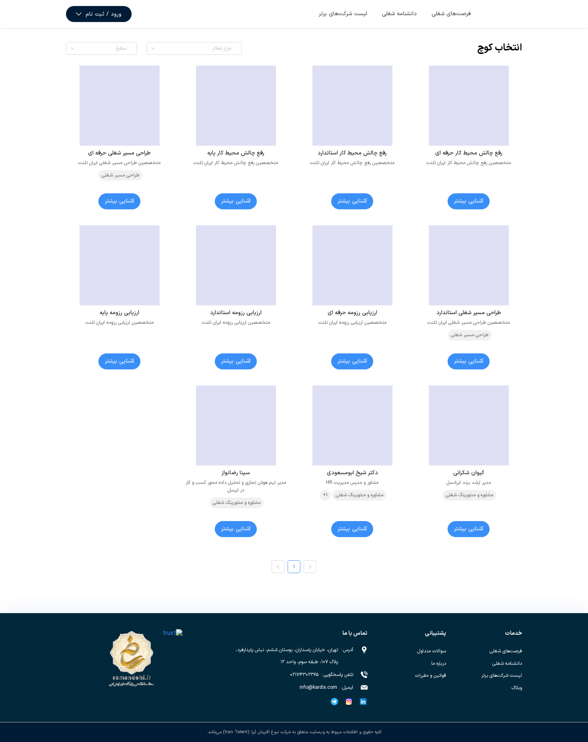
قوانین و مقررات (430, 675)
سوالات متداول (431, 651)
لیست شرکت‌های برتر (343, 14)
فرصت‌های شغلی (451, 14)
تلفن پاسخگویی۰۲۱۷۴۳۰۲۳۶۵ (321, 674)
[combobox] (192, 48)
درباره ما (438, 663)
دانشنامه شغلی (399, 14)
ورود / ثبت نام (104, 14)
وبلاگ (517, 688)
